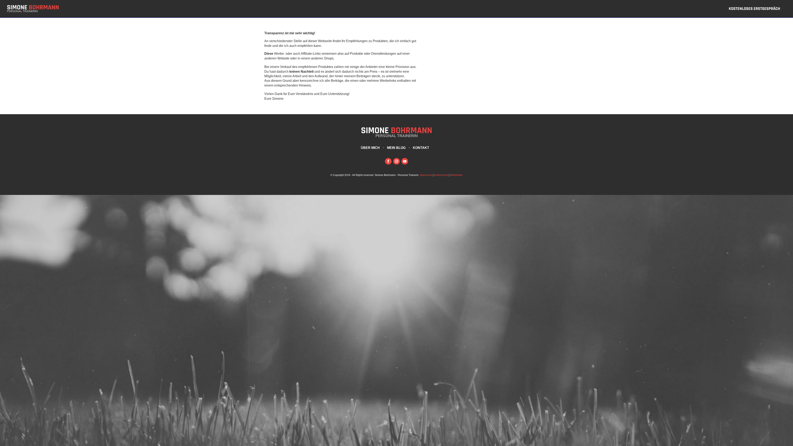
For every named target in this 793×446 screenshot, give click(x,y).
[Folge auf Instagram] (396, 161)
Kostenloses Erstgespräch (754, 9)
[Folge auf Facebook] (388, 161)
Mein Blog (396, 147)
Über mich (370, 147)
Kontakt (421, 147)
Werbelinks (456, 175)
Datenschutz (441, 175)
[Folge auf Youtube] (404, 161)
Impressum (426, 175)
